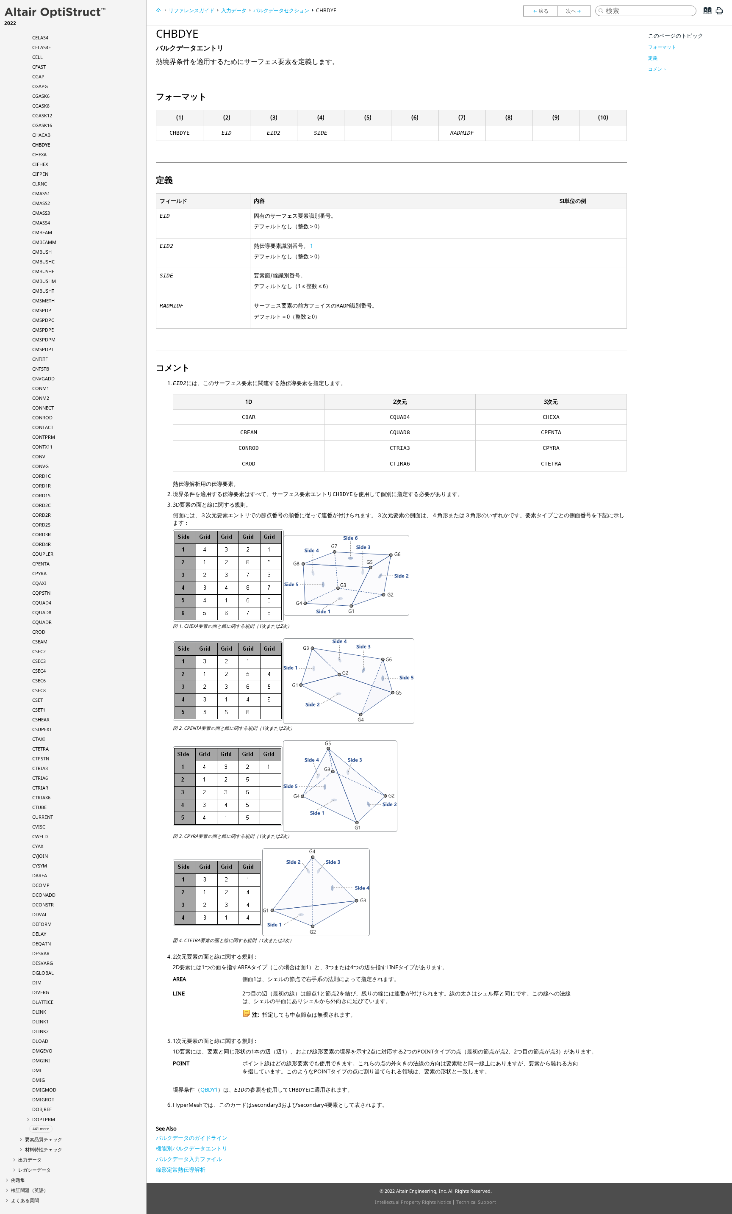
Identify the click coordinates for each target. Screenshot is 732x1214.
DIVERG (40, 992)
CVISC (38, 826)
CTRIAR (40, 787)
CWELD (40, 836)
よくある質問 (25, 1200)
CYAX (37, 846)
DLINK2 (40, 1031)
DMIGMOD (44, 1090)
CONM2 (40, 398)
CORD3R (41, 534)
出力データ (30, 1159)
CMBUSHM (44, 281)
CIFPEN (40, 174)
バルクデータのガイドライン (191, 1138)
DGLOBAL (43, 973)
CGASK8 (41, 106)
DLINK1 (40, 1021)
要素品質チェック (43, 1139)
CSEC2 (39, 651)
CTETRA (40, 749)
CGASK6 (41, 96)
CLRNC (39, 183)
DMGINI (41, 1060)
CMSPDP (41, 310)
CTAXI (38, 739)
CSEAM (39, 641)
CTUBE (39, 807)
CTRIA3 (40, 768)
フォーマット (662, 47)
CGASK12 (42, 115)
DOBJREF (42, 1109)
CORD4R (41, 544)
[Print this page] (719, 14)
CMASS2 (41, 203)
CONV (38, 456)
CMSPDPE (43, 330)
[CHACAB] (540, 11)
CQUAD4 (41, 602)
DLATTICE (42, 1002)
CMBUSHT (43, 291)
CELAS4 (40, 37)
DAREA (39, 875)
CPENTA (41, 563)
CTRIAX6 (41, 797)
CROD (38, 632)
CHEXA (39, 154)
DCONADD (43, 895)
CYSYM (39, 865)
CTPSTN (40, 758)
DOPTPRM (43, 1119)
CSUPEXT (42, 729)
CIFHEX (40, 164)
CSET (37, 700)
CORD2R (41, 515)
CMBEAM (42, 232)
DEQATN (41, 943)
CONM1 (40, 388)
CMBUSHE (43, 271)
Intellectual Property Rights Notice (413, 1202)
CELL (37, 57)
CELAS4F (41, 47)
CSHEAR (41, 719)
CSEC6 (39, 680)
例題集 (18, 1180)
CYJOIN (40, 856)
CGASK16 (42, 125)
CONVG (40, 466)
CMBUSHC (43, 261)
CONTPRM (43, 437)
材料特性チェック (43, 1149)
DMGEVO (42, 1051)
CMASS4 (41, 222)
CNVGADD (43, 378)
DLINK (39, 1012)
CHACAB (41, 135)
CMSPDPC (43, 320)
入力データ (234, 10)
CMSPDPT (43, 349)
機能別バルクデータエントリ (191, 1148)
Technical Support (476, 1202)
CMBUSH (42, 252)
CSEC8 (39, 690)
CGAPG (40, 86)
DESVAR (41, 953)
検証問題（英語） (29, 1190)
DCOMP (41, 885)
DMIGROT (43, 1099)
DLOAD (40, 1041)
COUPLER (42, 554)
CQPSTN (41, 593)
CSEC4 (39, 671)
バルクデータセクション (281, 10)
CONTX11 (42, 446)
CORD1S (41, 495)
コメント (657, 69)
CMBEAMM (44, 242)
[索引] (704, 17)
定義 (652, 58)
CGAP (38, 76)
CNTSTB (40, 369)
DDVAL (39, 914)
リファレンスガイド (191, 10)
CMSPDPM (43, 339)
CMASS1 (41, 193)
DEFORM (42, 924)
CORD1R (41, 485)
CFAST (39, 67)
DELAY (39, 934)
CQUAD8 (41, 612)
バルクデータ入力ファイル (189, 1159)
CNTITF (40, 359)
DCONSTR (43, 904)
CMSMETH (43, 300)
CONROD (42, 417)
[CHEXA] (576, 11)
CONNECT (43, 408)
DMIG (38, 1080)
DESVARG (42, 963)
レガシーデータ (34, 1170)
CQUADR (42, 622)
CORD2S (41, 524)
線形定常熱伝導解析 (180, 1169)
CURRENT (42, 817)
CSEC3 (39, 661)
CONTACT (42, 427)
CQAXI (39, 583)
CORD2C (41, 505)
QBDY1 (209, 1089)
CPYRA (39, 573)
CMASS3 (41, 213)
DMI (37, 1070)
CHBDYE (41, 144)
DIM (37, 982)
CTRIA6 (40, 778)
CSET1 (38, 710)
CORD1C (41, 476)
